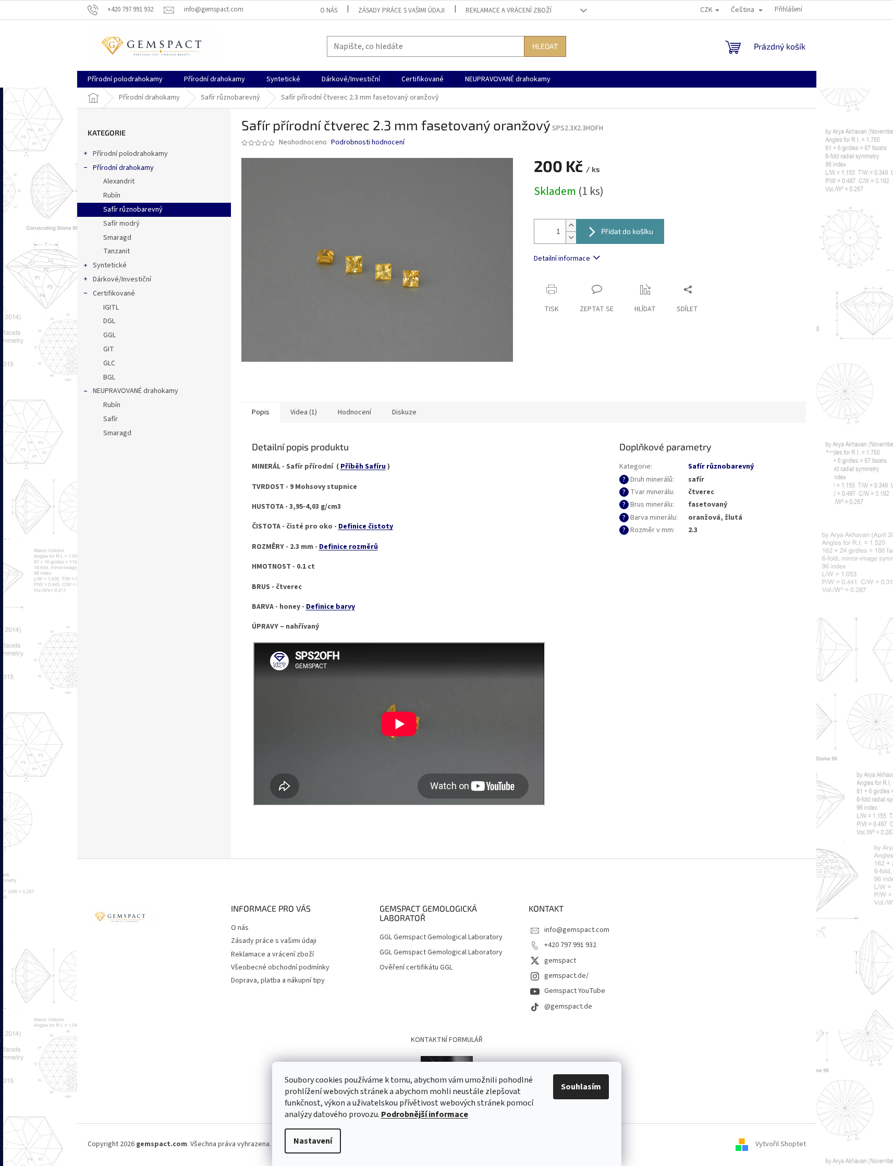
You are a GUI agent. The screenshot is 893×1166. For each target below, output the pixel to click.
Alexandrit (118, 181)
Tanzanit (116, 251)
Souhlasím (581, 1087)
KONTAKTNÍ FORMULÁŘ (447, 1040)
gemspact (560, 960)
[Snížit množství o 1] (571, 237)
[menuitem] (125, 79)
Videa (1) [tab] (303, 412)
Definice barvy (330, 607)
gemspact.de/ (566, 976)
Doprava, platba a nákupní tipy (278, 980)
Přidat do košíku (627, 231)
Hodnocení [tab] (354, 412)
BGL (109, 377)
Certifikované (114, 293)
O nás (328, 10)
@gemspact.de (568, 1006)
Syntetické (110, 265)
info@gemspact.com (576, 930)
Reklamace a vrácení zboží (509, 10)
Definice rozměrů (348, 547)
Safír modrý (121, 223)
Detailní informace (562, 258)
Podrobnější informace (424, 1114)
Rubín (111, 195)
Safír (110, 419)
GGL (109, 335)
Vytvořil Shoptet (780, 1144)
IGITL (111, 307)
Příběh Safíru (363, 466)
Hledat (545, 46)
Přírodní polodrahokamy (130, 154)
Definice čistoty (365, 526)
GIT (108, 349)
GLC (109, 363)
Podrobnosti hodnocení (368, 143)
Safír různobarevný (133, 209)
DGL (109, 321)
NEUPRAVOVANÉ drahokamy (135, 391)
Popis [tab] (261, 412)
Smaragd (117, 237)
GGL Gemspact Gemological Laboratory (441, 937)
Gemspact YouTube (574, 991)
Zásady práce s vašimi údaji (401, 10)
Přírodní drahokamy (123, 168)
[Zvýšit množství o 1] (571, 225)
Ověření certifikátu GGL (416, 968)
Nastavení (312, 1141)
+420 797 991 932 (570, 945)
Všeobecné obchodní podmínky (280, 967)
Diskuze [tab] (404, 412)
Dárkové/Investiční (122, 279)
